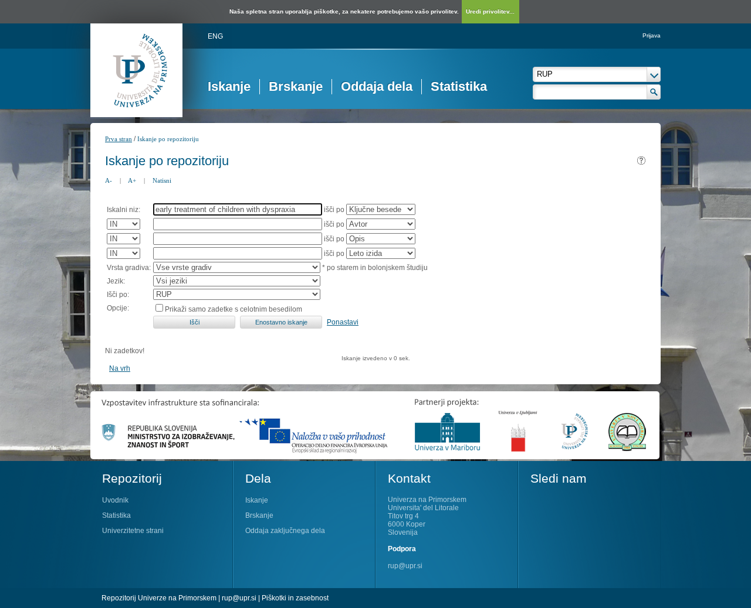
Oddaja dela (376, 86)
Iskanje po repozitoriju (168, 138)
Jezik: (116, 281)
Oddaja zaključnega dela (285, 531)
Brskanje (296, 86)
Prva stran (118, 138)
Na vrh (119, 368)
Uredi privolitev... (490, 11)
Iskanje (229, 86)
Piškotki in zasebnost (295, 598)
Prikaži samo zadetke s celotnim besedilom (233, 309)
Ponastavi (342, 322)
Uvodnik (115, 500)
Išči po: (118, 295)
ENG (215, 36)
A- (108, 180)
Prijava (651, 35)
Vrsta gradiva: (129, 268)
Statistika (459, 86)
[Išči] (654, 92)
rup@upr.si (405, 566)
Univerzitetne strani (133, 531)
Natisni (162, 180)
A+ (132, 180)
